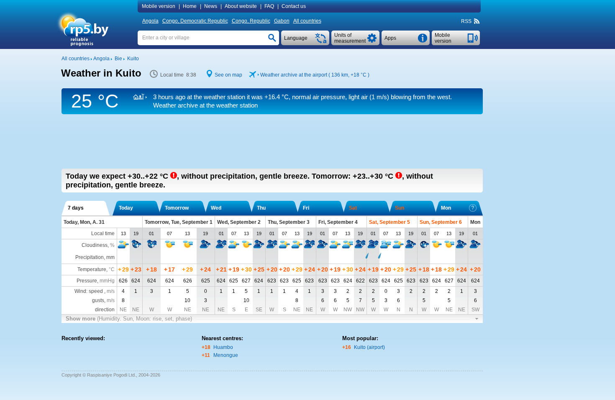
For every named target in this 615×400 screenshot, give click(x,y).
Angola (150, 21)
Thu (261, 208)
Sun (399, 208)
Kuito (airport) (369, 347)
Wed (216, 208)
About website (241, 6)
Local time (103, 233)
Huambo (223, 347)
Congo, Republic (251, 21)
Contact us (294, 6)
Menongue (225, 355)
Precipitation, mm (95, 257)
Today (126, 208)
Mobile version (158, 6)
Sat (353, 208)
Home (190, 6)
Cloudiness (95, 245)
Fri (306, 208)
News (210, 6)
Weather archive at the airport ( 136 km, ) (314, 75)
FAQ (269, 6)
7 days (76, 208)
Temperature (91, 269)
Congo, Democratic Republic (195, 21)
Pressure (87, 281)
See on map (228, 75)
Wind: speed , (94, 291)
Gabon (282, 21)
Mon (446, 208)
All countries (307, 21)
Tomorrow (177, 208)
